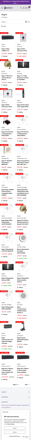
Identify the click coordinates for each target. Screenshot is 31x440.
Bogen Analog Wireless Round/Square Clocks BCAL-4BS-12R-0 (23, 162)
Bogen (3, 44)
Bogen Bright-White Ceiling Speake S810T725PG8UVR (7, 222)
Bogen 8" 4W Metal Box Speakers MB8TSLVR (7, 162)
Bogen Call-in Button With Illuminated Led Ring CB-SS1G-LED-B (22, 222)
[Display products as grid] (26, 22)
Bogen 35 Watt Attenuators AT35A (7, 105)
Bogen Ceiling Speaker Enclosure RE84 (8, 279)
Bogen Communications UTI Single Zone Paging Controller (7, 340)
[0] (28, 7)
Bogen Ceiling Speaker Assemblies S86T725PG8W (23, 251)
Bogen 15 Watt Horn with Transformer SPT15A (7, 77)
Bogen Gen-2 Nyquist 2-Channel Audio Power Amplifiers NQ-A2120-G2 (7, 371)
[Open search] (21, 7)
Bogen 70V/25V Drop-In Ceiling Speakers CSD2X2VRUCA (23, 133)
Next (26, 384)
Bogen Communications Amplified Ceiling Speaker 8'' (21, 309)
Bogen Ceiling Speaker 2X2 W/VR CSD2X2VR (8, 250)
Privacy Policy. (11, 424)
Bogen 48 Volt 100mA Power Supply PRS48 (23, 105)
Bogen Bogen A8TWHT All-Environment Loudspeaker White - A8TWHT (8, 192)
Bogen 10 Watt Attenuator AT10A (22, 49)
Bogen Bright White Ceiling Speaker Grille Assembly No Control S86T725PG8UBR (22, 192)
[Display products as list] (28, 22)
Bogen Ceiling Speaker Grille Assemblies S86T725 (23, 280)
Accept (14, 428)
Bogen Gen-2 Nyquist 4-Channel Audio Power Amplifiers (23, 370)
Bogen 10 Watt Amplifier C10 (6, 49)
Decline (15, 432)
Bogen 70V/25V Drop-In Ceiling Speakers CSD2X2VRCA (7, 133)
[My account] (23, 7)
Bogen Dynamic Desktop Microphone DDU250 (22, 339)
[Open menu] (2, 8)
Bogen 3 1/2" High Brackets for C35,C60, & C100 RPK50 (23, 77)
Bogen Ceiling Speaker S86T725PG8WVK (8, 308)
